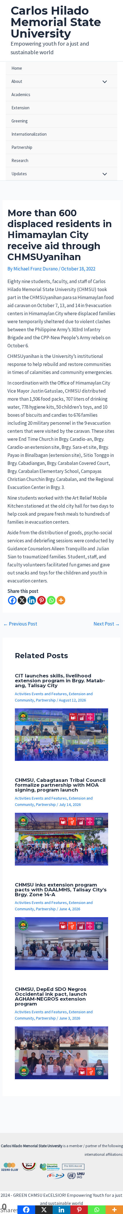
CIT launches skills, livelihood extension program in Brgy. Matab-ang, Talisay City (60, 680)
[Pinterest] (41, 600)
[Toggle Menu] (103, 82)
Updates (19, 173)
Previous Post (20, 623)
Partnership (21, 147)
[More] (61, 600)
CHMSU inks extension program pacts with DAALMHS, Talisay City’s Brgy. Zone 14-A (61, 889)
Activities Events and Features (41, 693)
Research (19, 160)
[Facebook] (12, 600)
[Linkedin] (31, 600)
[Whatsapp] (51, 600)
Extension (20, 107)
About (16, 81)
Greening (19, 121)
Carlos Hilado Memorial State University (56, 21)
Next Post (107, 623)
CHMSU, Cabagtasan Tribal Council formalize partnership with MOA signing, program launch (60, 785)
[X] (22, 600)
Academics (20, 94)
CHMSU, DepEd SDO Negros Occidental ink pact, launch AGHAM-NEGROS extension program (51, 996)
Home (16, 68)
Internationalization (29, 134)
